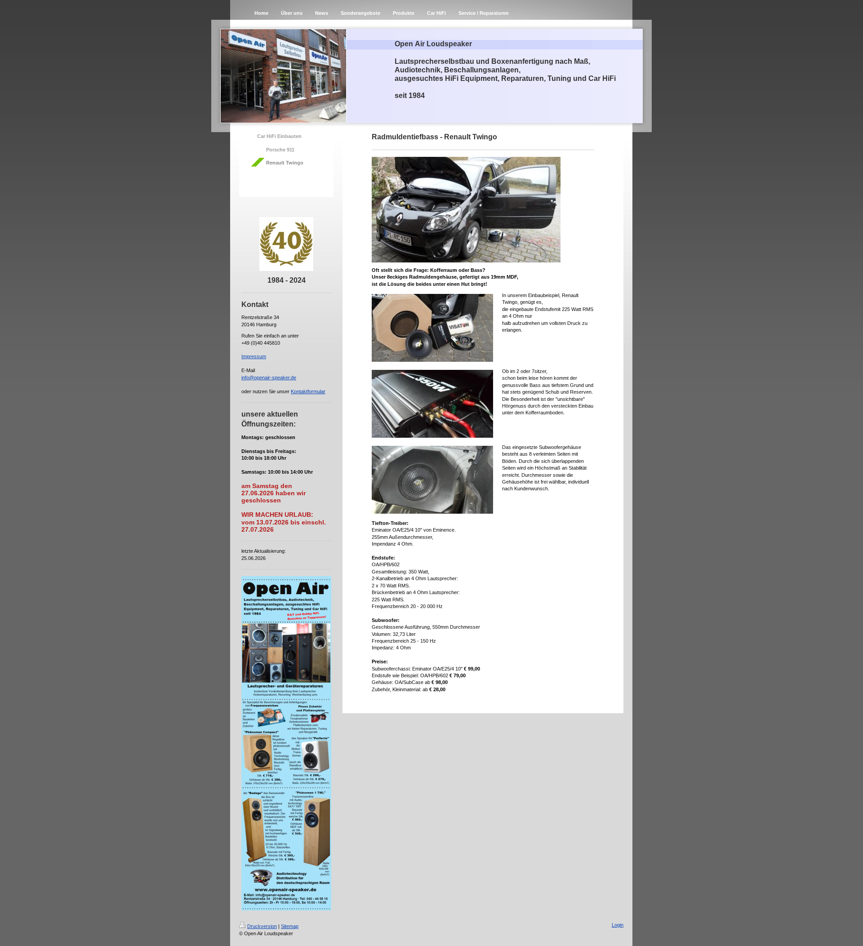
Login (617, 925)
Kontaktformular (308, 391)
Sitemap (289, 926)
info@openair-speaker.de (268, 377)
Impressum (253, 356)
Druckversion (262, 926)
